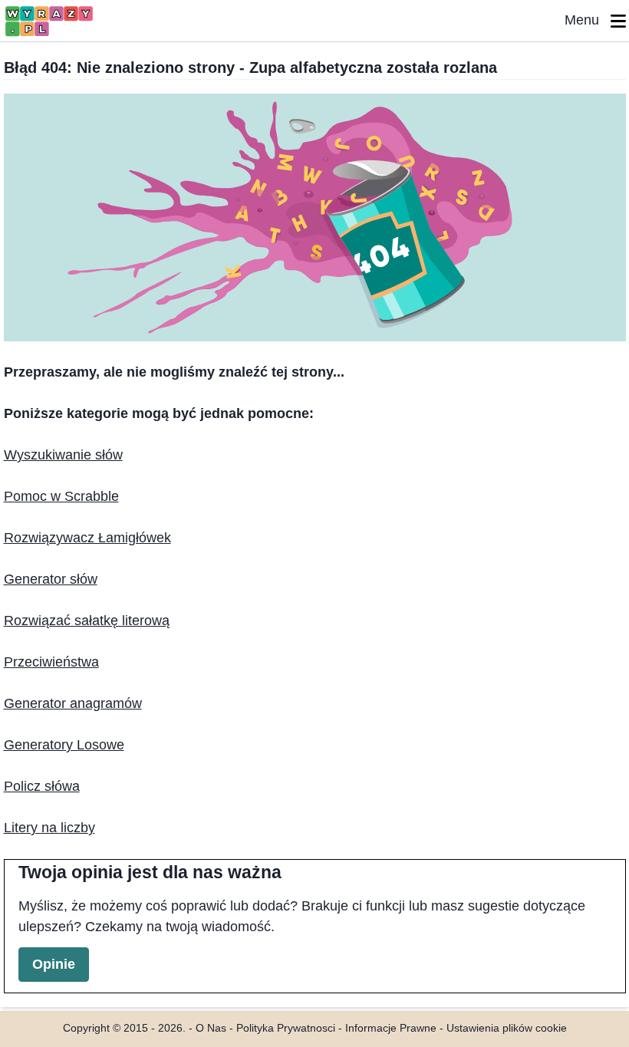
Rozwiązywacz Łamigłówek (87, 537)
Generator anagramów (73, 703)
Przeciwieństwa (51, 662)
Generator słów (50, 579)
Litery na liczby (49, 827)
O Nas (211, 1028)
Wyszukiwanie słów (63, 455)
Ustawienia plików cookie (506, 1028)
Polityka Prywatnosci (285, 1028)
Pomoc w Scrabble (61, 496)
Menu (588, 20)
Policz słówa (42, 786)
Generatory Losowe (64, 744)
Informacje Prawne (390, 1028)
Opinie (53, 964)
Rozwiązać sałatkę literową (87, 620)
